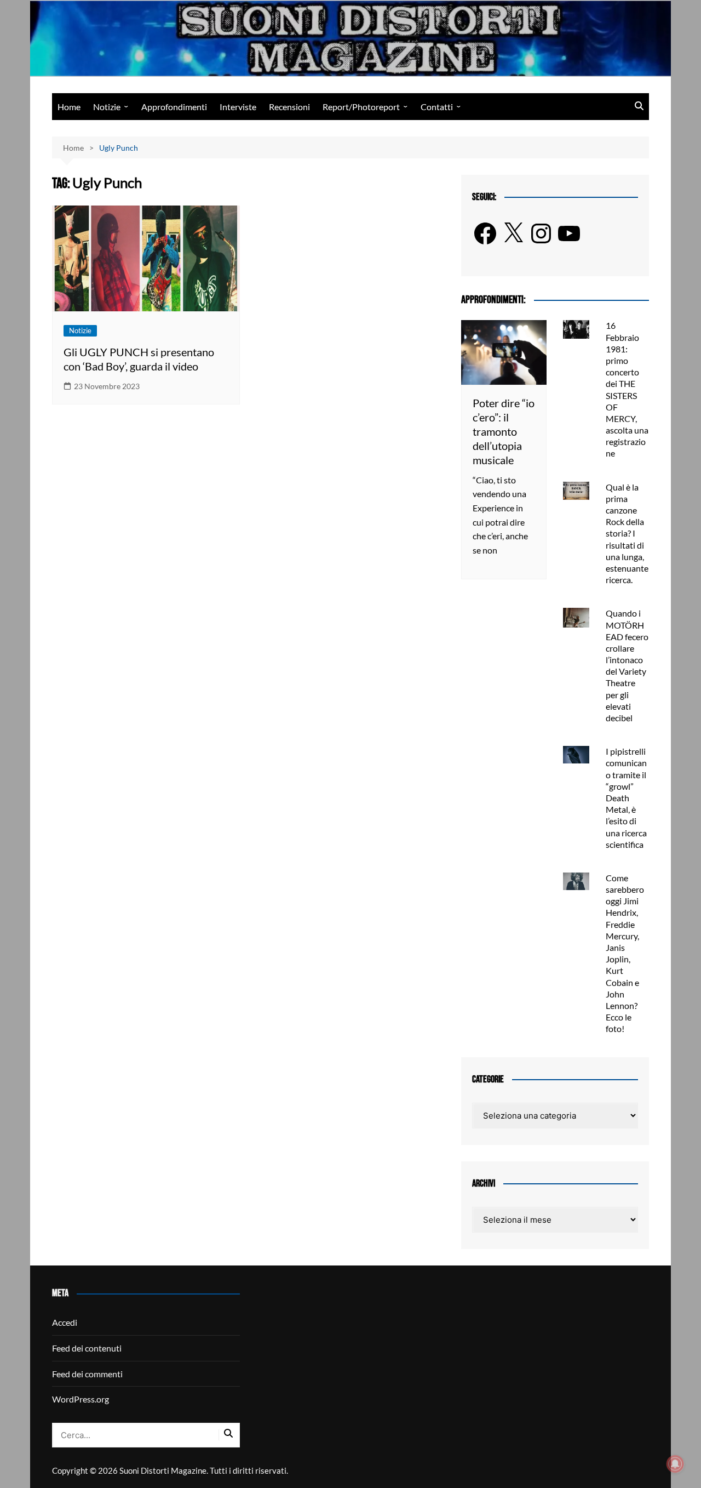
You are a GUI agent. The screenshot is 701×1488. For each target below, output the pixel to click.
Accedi (64, 1322)
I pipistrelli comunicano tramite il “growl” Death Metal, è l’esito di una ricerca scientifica (626, 798)
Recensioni (289, 106)
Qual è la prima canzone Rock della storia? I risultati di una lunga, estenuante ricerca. (627, 533)
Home (69, 106)
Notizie (106, 106)
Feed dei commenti (87, 1374)
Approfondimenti (174, 106)
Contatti (437, 106)
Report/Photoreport (361, 106)
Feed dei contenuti (87, 1348)
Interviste (238, 106)
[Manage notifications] (675, 1464)
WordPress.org (80, 1399)
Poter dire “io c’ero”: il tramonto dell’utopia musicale (504, 431)
